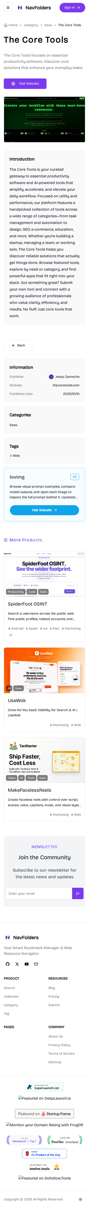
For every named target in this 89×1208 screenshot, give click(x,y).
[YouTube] (26, 964)
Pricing (53, 997)
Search (9, 988)
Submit (54, 1005)
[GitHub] (7, 964)
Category (11, 1005)
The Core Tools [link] (69, 25)
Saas (48, 25)
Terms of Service (61, 1054)
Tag (6, 1014)
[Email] (36, 964)
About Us (55, 1036)
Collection (11, 997)
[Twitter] (17, 964)
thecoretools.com (66, 385)
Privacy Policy (59, 1045)
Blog (51, 988)
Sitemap (54, 1062)
